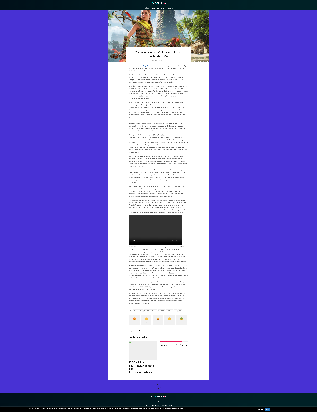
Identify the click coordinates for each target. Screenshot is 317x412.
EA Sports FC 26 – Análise (174, 344)
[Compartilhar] (139, 330)
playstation (169, 310)
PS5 (180, 310)
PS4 (176, 310)
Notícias (146, 8)
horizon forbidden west (150, 310)
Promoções (170, 8)
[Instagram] (201, 8)
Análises (153, 8)
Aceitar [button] (267, 409)
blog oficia (146, 66)
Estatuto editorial (155, 405)
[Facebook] (196, 8)
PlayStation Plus (161, 8)
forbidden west (138, 310)
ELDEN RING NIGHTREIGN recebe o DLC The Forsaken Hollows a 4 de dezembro (142, 367)
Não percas (161, 310)
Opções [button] (260, 409)
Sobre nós (147, 405)
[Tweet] (143, 330)
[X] (198, 8)
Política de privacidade (167, 405)
